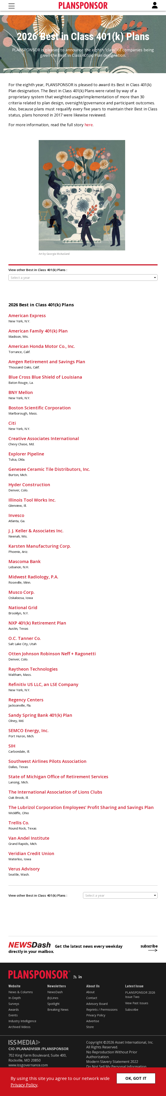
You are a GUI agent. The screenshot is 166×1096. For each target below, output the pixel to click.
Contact (91, 998)
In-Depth (14, 998)
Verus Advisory (24, 869)
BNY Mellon (20, 392)
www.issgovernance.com (28, 1065)
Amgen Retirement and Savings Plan (46, 362)
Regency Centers (25, 700)
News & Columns (20, 992)
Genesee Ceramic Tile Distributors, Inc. (49, 469)
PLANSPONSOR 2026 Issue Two (140, 994)
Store (90, 1027)
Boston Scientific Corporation (39, 408)
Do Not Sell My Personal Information (116, 1066)
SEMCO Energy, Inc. (28, 730)
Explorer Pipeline (26, 454)
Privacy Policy (95, 1015)
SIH (11, 746)
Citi (12, 423)
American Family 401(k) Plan (38, 331)
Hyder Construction (29, 484)
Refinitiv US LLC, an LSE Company (43, 684)
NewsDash (55, 992)
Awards (13, 1009)
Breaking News (58, 1009)
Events (13, 1015)
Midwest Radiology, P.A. (33, 577)
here (89, 124)
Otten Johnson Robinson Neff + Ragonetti (52, 654)
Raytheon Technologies (33, 669)
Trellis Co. (18, 823)
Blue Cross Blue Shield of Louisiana (45, 377)
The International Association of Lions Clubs (55, 792)
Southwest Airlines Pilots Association (47, 761)
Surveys (13, 1004)
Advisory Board (97, 1004)
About (90, 992)
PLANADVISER (28, 1048)
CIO (11, 1048)
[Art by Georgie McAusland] (83, 195)
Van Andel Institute (28, 838)
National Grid (22, 607)
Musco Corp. (21, 592)
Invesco (16, 515)
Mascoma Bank (24, 561)
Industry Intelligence (22, 1021)
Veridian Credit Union (31, 853)
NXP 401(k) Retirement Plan (37, 623)
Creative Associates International (43, 438)
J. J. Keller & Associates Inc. (36, 531)
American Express (27, 315)
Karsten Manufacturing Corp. (39, 546)
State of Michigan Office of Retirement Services (58, 777)
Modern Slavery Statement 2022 (112, 1061)
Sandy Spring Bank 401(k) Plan (40, 715)
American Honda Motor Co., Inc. (41, 346)
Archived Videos (19, 1027)
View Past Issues (136, 1003)
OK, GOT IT (136, 1078)
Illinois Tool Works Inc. (32, 500)
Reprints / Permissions (102, 1009)
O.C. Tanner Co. (24, 638)
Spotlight (53, 1004)
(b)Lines (52, 998)
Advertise (92, 1021)
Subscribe (131, 1009)
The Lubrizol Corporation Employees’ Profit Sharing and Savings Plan (81, 807)
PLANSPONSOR (56, 1048)
